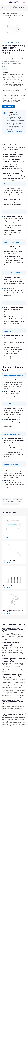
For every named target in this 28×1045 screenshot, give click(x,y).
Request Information (8, 106)
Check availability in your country (14, 131)
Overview (5, 138)
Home (3, 7)
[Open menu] (2, 2)
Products (8, 7)
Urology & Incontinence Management (14, 7)
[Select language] (25, 2)
